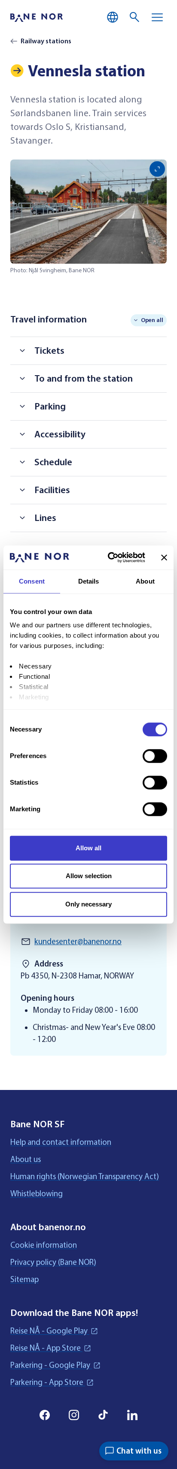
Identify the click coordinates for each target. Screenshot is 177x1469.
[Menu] (157, 17)
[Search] (134, 17)
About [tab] (145, 581)
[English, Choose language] (112, 17)
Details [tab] (88, 581)
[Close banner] (164, 557)
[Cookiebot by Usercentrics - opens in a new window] (109, 557)
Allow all (88, 848)
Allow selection (89, 875)
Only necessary (88, 904)
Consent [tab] (32, 581)
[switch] (155, 756)
